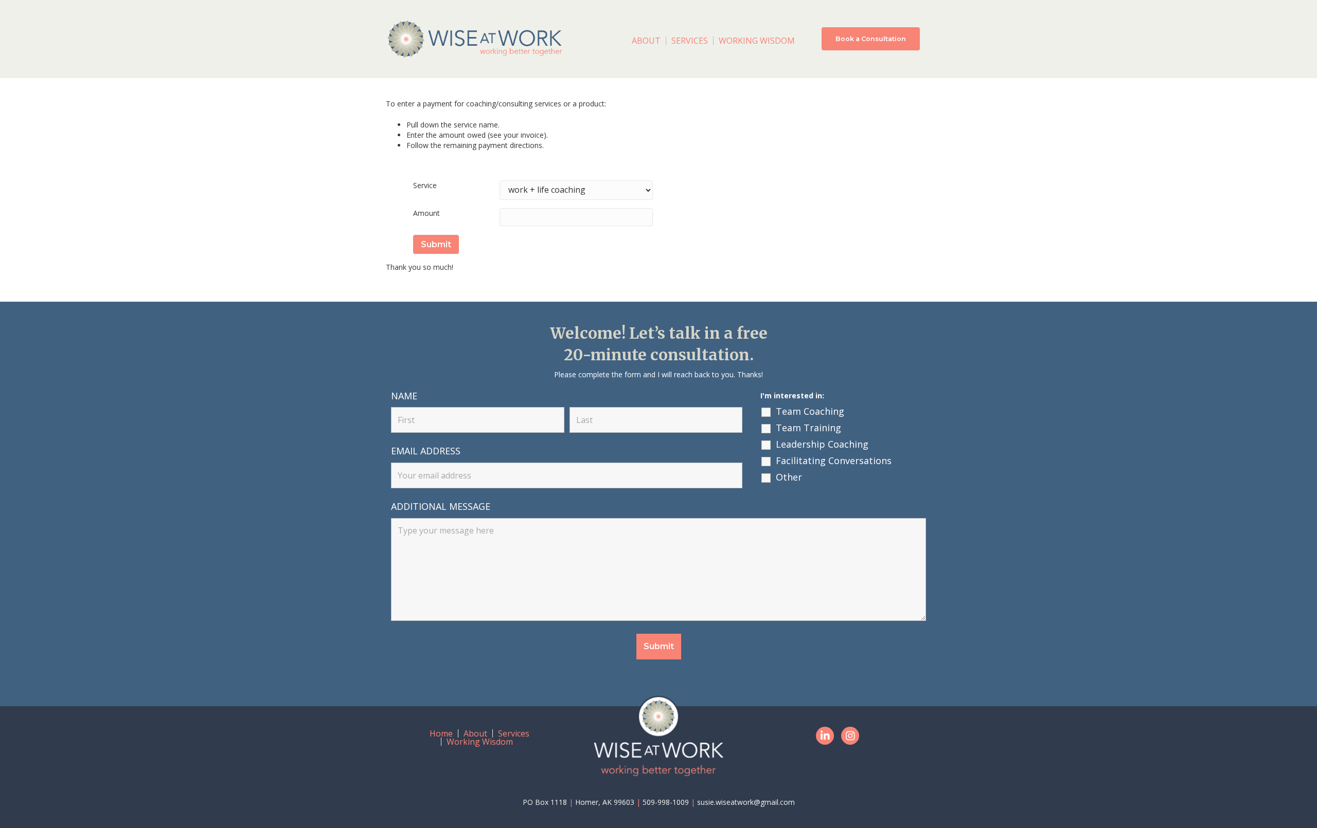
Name (404, 396)
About (646, 40)
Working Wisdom (757, 40)
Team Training (808, 427)
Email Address (425, 451)
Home (441, 733)
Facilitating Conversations (834, 460)
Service (425, 185)
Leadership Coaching (822, 444)
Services (689, 40)
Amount (426, 213)
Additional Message (440, 506)
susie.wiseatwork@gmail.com (746, 802)
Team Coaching (810, 411)
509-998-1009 (666, 802)
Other (789, 477)
